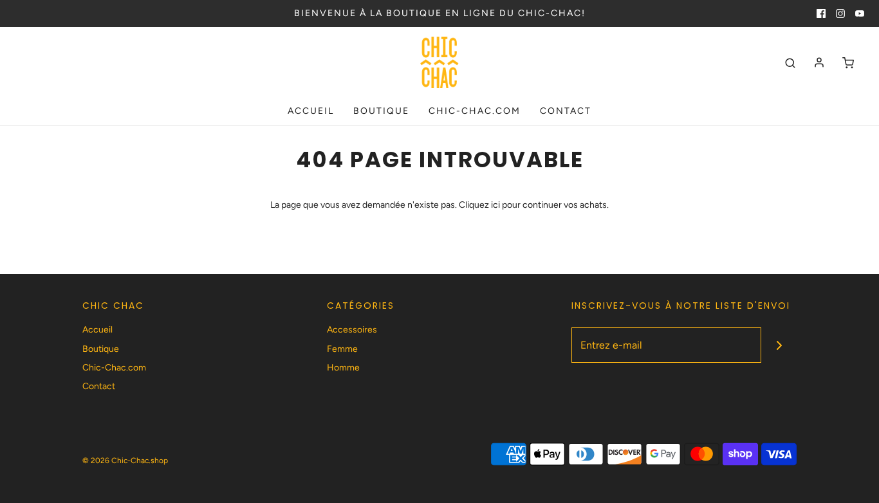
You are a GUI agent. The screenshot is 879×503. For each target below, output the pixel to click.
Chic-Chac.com (475, 110)
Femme (342, 348)
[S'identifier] (819, 62)
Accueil (311, 110)
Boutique (381, 110)
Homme (343, 367)
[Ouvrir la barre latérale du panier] (848, 62)
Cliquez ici (479, 204)
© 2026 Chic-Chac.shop (125, 460)
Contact (565, 110)
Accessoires (352, 329)
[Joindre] (779, 345)
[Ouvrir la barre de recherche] (790, 62)
